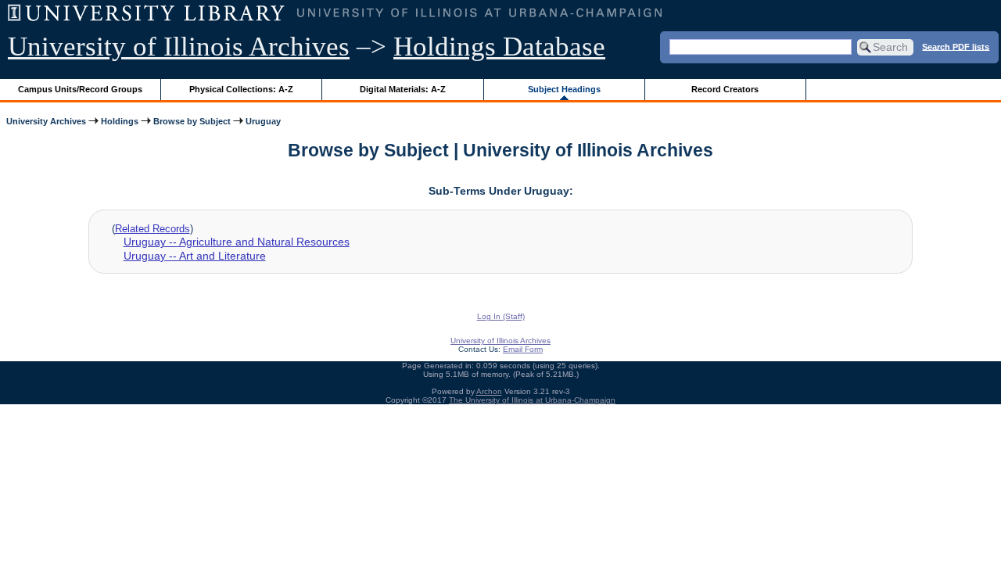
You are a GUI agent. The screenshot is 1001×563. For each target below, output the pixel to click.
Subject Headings (564, 89)
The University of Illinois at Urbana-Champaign (532, 400)
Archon (489, 391)
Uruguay (263, 121)
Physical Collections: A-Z (241, 89)
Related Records (152, 229)
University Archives (46, 121)
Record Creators (725, 89)
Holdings (119, 121)
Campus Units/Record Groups (80, 89)
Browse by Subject (192, 121)
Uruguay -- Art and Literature (195, 255)
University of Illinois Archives (179, 46)
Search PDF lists (955, 46)
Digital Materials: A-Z (403, 89)
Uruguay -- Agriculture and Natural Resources (237, 241)
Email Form (523, 349)
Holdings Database (499, 46)
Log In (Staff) (501, 316)
